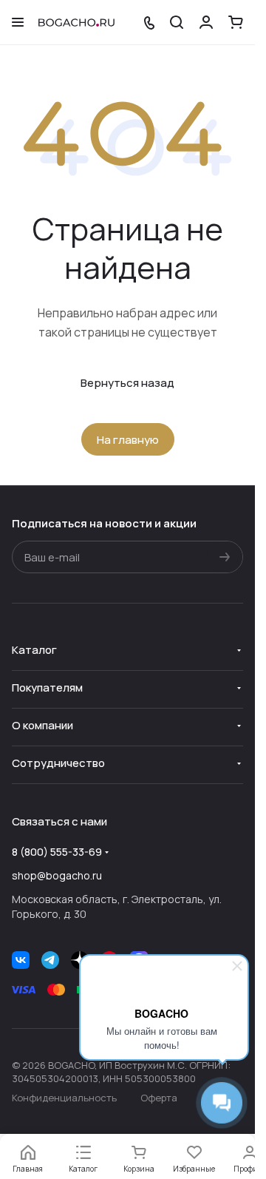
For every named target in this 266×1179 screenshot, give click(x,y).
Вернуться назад (127, 383)
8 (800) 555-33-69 (57, 852)
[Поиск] (176, 22)
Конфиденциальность (64, 1097)
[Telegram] (50, 960)
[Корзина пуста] (235, 22)
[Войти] (206, 22)
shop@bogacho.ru (57, 875)
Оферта (158, 1097)
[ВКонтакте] (21, 960)
